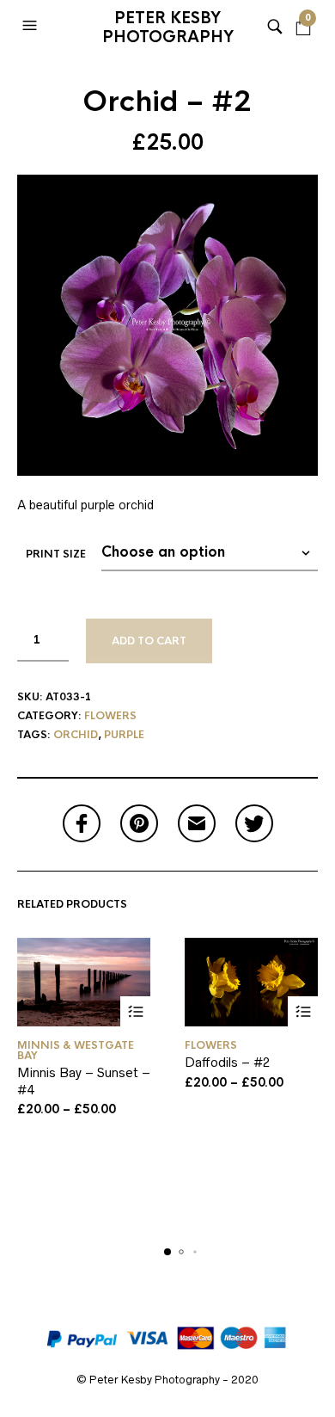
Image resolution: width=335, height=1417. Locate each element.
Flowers (110, 716)
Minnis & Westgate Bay (75, 1050)
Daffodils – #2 (228, 1062)
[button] (31, 26)
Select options (135, 1011)
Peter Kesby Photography (168, 27)
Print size (56, 554)
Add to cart (149, 641)
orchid (75, 735)
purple (124, 735)
